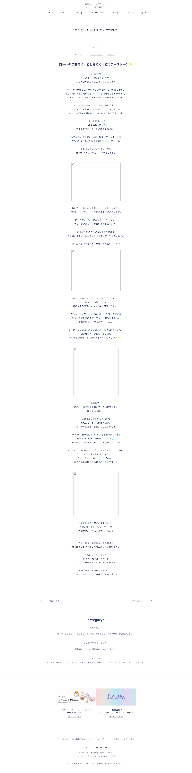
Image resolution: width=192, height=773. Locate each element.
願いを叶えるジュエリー (66, 662)
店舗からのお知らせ (96, 662)
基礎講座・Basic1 (82, 649)
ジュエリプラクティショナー (96, 643)
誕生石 (82, 662)
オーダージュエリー (65, 634)
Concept (79, 12)
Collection (98, 12)
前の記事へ (54, 600)
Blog (115, 12)
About (62, 12)
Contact (131, 12)
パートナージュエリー (116, 662)
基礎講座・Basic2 (100, 649)
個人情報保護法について (82, 739)
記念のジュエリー (127, 634)
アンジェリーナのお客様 (106, 634)
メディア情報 (129, 739)
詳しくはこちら (74, 716)
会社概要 (116, 739)
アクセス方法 (63, 739)
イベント (110, 55)
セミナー (114, 649)
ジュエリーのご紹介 (136, 662)
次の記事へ (137, 600)
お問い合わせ (103, 739)
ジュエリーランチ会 (85, 634)
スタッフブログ (96, 55)
